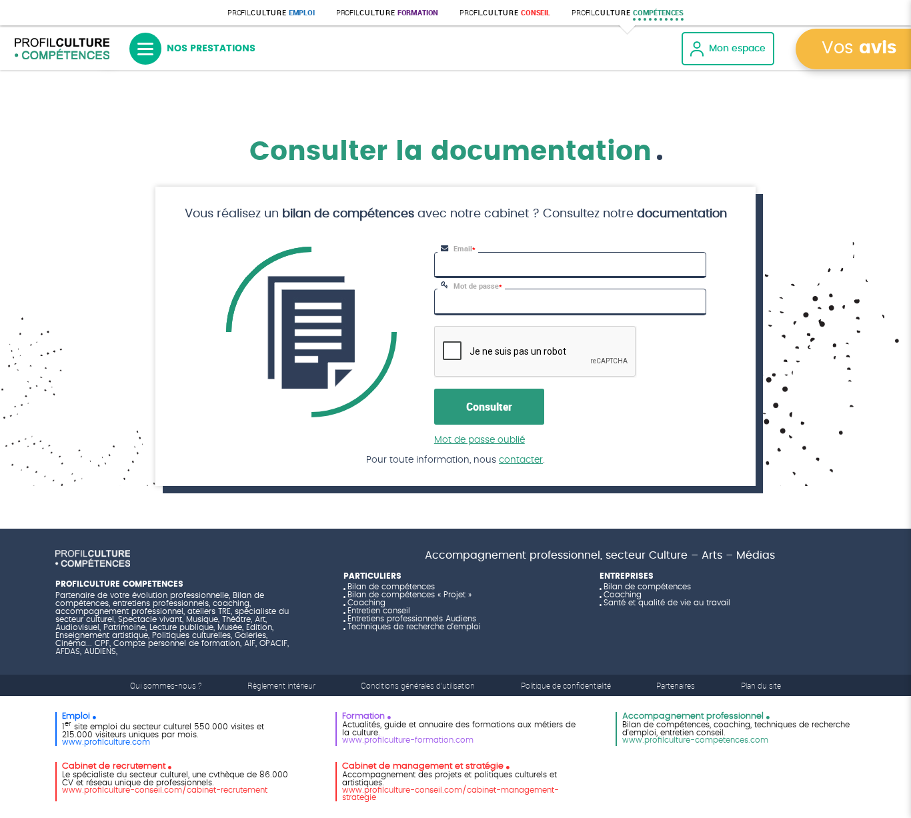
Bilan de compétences (391, 587)
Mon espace (737, 48)
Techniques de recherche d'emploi (414, 627)
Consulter (489, 406)
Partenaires (675, 685)
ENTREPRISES (627, 576)
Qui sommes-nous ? (165, 685)
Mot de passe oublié (479, 440)
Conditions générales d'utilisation (418, 685)
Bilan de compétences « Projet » (409, 595)
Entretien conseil (378, 611)
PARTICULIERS (372, 576)
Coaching (366, 603)
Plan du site (761, 685)
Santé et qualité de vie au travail (667, 603)
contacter (521, 460)
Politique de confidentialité (566, 685)
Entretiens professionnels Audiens (411, 619)
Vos (859, 48)
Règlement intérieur (281, 685)
